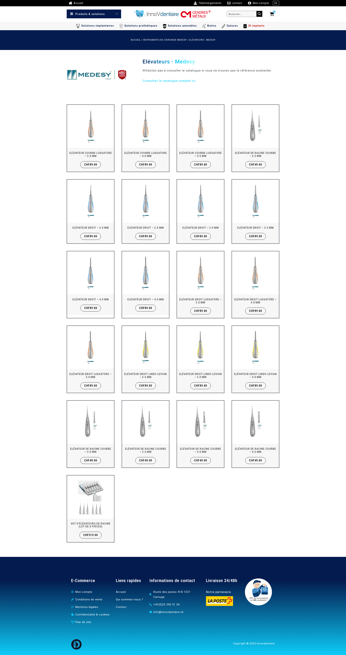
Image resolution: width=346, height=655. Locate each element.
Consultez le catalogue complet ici (169, 81)
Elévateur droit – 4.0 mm (90, 299)
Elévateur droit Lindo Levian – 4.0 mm (255, 376)
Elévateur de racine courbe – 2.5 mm (255, 154)
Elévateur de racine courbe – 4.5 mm (255, 450)
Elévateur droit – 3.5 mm (255, 227)
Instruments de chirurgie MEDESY (165, 40)
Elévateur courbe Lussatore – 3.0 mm (90, 154)
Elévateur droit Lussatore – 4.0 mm (255, 301)
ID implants (256, 25)
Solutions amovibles (182, 25)
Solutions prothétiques (140, 25)
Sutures (232, 25)
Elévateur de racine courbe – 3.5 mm (145, 450)
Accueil (136, 40)
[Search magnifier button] (259, 14)
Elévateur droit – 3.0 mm (200, 227)
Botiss (211, 25)
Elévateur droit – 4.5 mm (145, 299)
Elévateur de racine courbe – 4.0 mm (200, 450)
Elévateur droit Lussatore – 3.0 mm (200, 301)
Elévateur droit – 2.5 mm (145, 227)
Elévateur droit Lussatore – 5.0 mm (90, 376)
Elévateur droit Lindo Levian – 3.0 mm (200, 376)
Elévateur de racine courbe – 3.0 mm (90, 450)
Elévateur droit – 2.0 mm (90, 227)
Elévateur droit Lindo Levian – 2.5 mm (145, 376)
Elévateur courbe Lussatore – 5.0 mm (200, 154)
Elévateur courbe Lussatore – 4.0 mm (145, 154)
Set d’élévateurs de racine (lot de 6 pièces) (90, 525)
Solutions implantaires (97, 25)
